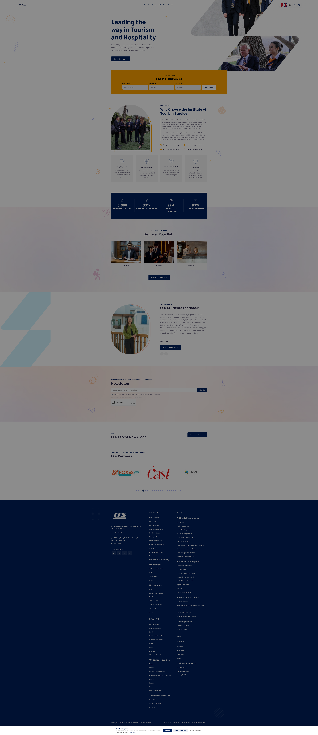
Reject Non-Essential (180, 730)
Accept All (167, 730)
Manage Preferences (195, 730)
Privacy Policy (132, 732)
